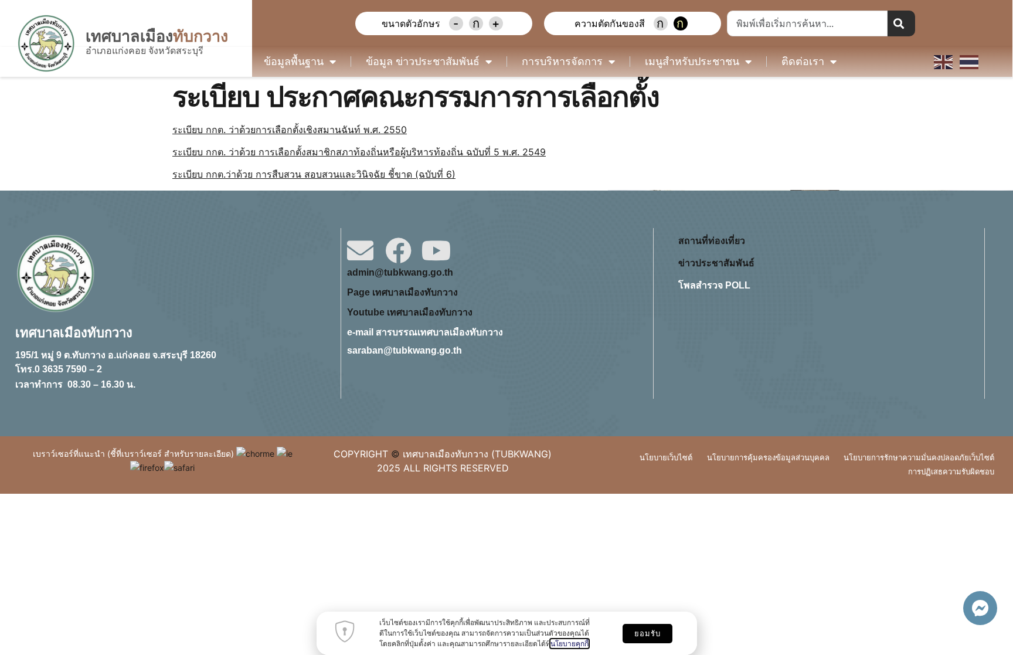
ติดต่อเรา (802, 61)
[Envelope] (360, 250)
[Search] (901, 23)
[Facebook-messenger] (980, 608)
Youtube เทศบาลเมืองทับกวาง (409, 312)
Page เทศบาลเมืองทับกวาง (402, 292)
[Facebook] (398, 250)
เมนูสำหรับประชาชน (692, 61)
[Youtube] (436, 250)
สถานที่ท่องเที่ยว (711, 241)
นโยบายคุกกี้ (569, 643)
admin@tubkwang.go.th (400, 272)
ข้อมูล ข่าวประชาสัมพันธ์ (423, 61)
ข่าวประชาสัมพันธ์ (716, 263)
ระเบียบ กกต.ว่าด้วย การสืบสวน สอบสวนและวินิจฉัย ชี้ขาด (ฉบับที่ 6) (313, 174)
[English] (944, 61)
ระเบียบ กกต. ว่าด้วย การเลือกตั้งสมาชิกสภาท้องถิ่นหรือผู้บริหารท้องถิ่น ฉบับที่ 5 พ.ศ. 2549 (359, 152)
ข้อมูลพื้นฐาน (294, 61)
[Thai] (970, 61)
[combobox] (807, 23)
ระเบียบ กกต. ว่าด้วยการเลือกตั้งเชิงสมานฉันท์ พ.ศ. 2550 (289, 129)
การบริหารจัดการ (562, 61)
